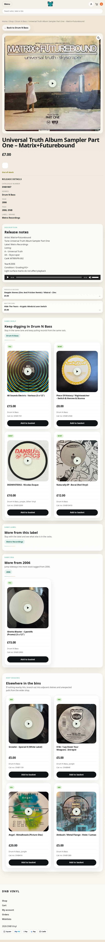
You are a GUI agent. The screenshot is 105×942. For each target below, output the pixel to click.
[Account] (91, 4)
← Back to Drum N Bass (16, 27)
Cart (4, 905)
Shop (11, 21)
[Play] (8, 277)
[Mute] (90, 277)
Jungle (22, 501)
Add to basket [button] (28, 423)
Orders (5, 914)
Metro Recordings (11, 217)
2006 (4, 202)
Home (4, 21)
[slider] (95, 277)
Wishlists (6, 919)
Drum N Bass (21, 21)
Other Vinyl (31, 501)
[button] (98, 37)
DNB (10, 210)
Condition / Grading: (14, 267)
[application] (52, 277)
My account (8, 910)
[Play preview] (52, 83)
